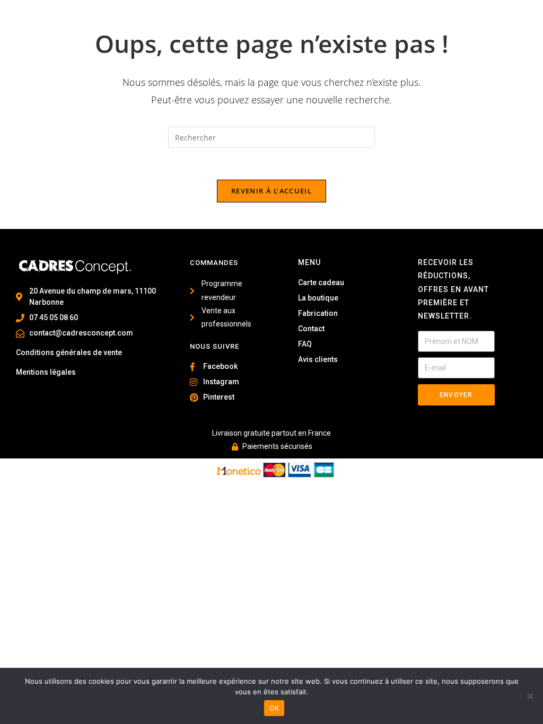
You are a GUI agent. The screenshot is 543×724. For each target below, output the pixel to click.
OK (274, 708)
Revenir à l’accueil (271, 191)
